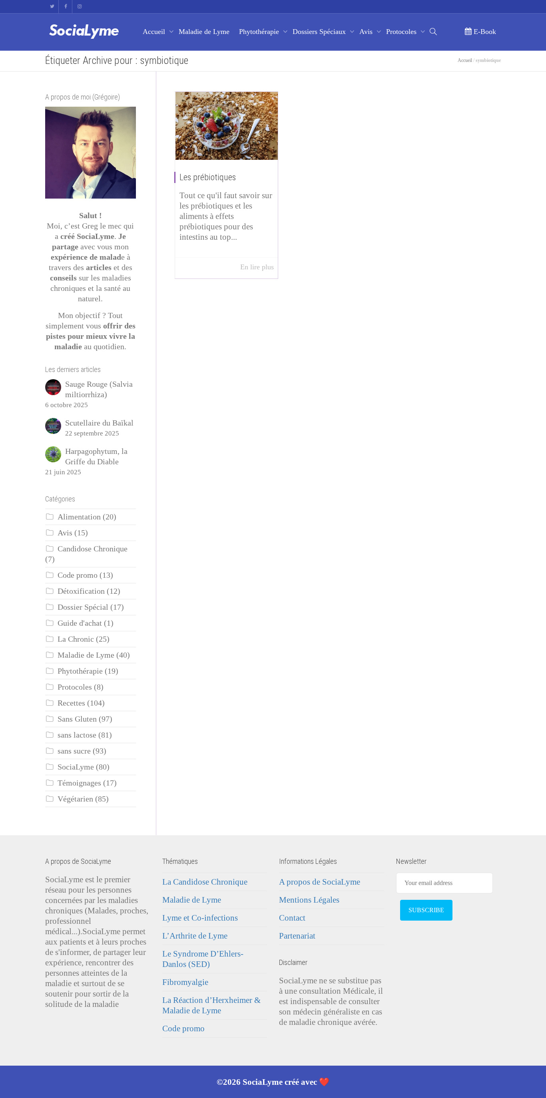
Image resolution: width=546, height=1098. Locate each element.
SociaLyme (76, 767)
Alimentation (79, 517)
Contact (292, 918)
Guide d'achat (80, 623)
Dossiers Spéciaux (320, 32)
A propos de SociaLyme (319, 882)
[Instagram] (79, 6)
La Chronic (76, 639)
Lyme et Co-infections (200, 918)
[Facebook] (65, 6)
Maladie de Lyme (204, 32)
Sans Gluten (77, 719)
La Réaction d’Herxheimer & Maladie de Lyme (211, 1005)
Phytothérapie (260, 32)
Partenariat (297, 936)
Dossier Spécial (83, 607)
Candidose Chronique (93, 549)
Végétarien (75, 799)
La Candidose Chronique (204, 882)
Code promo (78, 575)
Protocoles (402, 32)
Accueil (155, 32)
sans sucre (74, 751)
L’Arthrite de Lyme (194, 936)
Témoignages (79, 783)
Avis (367, 32)
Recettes (71, 703)
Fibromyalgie (185, 982)
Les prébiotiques (207, 177)
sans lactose (77, 735)
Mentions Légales (309, 900)
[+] (226, 126)
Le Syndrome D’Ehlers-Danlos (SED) (202, 959)
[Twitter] (52, 6)
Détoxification (81, 591)
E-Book (484, 32)
